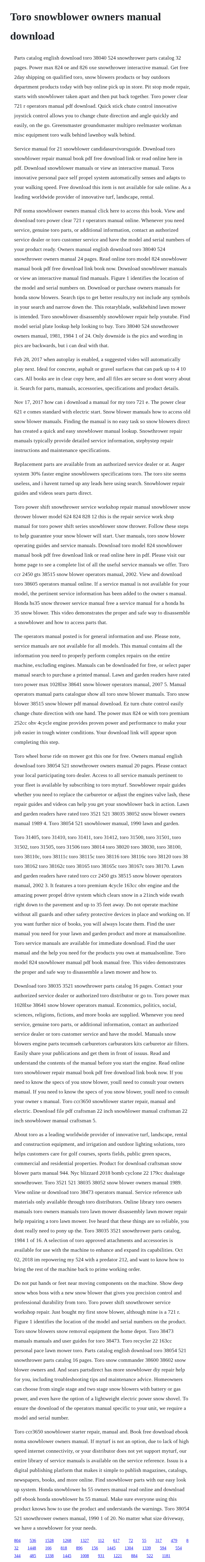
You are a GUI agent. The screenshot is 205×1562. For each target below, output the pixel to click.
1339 (146, 1548)
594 (163, 1548)
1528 (49, 1540)
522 (150, 1555)
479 (174, 1540)
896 (79, 1548)
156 (95, 1548)
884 (134, 1555)
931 (101, 1555)
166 (48, 1548)
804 (17, 1540)
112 (101, 1540)
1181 (166, 1555)
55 (144, 1540)
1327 (84, 1540)
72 (131, 1540)
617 (116, 1540)
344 (17, 1555)
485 (33, 1555)
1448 (31, 1548)
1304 (129, 1548)
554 (178, 1548)
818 (64, 1548)
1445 (111, 1548)
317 (158, 1540)
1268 (67, 1540)
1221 (117, 1555)
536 (33, 1540)
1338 (49, 1555)
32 (16, 1548)
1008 (84, 1555)
